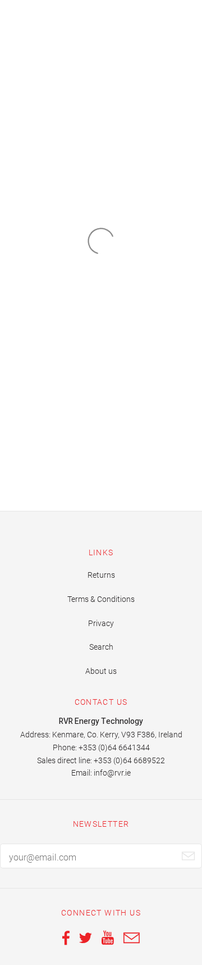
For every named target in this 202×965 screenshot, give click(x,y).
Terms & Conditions (101, 599)
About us (101, 671)
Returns (101, 574)
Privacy (101, 623)
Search (101, 646)
